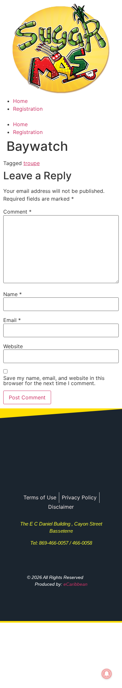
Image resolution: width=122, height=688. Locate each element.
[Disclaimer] (61, 507)
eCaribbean (75, 584)
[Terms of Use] (40, 497)
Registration (28, 108)
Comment (17, 211)
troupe (31, 163)
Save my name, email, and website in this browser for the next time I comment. (53, 380)
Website (13, 346)
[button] (61, 116)
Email (12, 320)
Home (20, 101)
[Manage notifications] (107, 674)
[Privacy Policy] (79, 497)
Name (12, 294)
